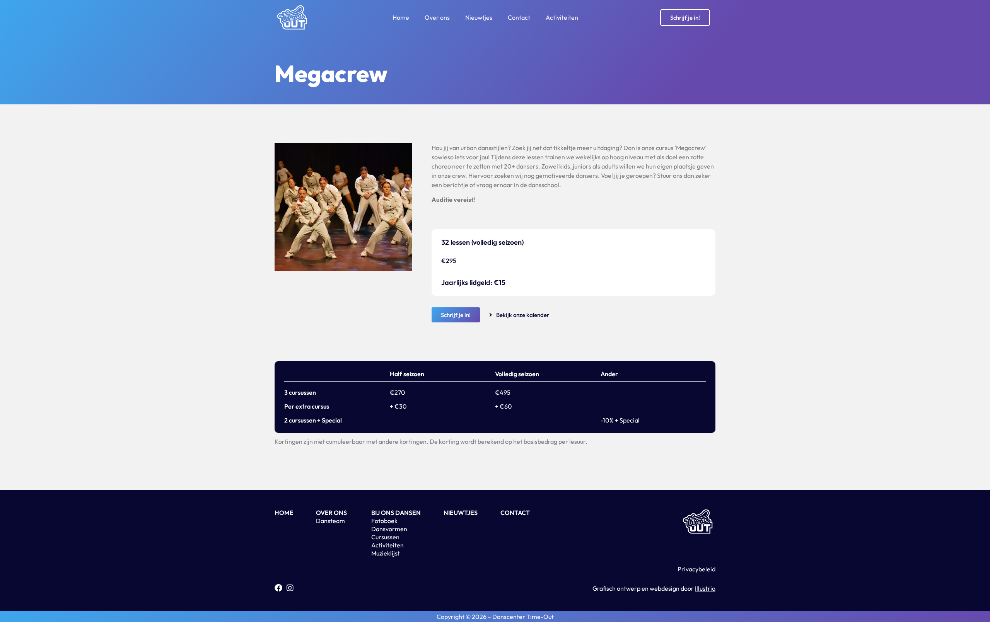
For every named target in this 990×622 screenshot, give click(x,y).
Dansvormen (389, 529)
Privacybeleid (696, 569)
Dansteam (330, 521)
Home (401, 17)
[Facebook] (278, 588)
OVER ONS (331, 512)
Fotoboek (384, 521)
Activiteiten (562, 17)
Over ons (437, 17)
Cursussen (385, 537)
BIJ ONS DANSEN (396, 512)
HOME (284, 512)
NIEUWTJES (461, 512)
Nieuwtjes (478, 17)
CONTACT (515, 512)
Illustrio (705, 588)
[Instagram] (290, 588)
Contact (519, 17)
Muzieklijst (385, 553)
